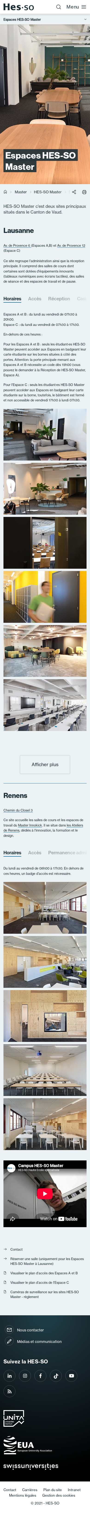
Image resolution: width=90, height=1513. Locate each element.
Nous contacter (30, 1330)
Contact (16, 1249)
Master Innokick (30, 825)
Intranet (74, 1490)
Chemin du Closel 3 (18, 810)
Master (21, 192)
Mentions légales (22, 1495)
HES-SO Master (48, 192)
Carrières (29, 1490)
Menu (72, 7)
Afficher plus (45, 764)
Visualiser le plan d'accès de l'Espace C (39, 1282)
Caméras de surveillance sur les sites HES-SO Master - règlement (44, 1294)
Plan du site (52, 1490)
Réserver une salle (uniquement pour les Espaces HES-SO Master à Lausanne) (47, 1261)
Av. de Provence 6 (17, 245)
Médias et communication (39, 1341)
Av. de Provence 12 (71, 245)
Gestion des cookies (58, 1495)
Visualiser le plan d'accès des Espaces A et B (44, 1273)
